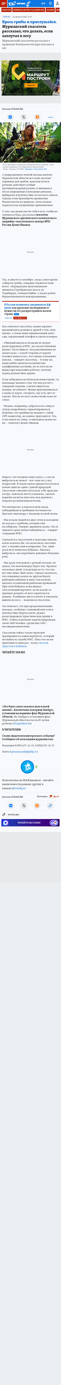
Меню (3, 3)
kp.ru (56, 796)
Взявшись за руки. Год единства (28, 10)
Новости (6, 10)
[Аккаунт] (57, 3)
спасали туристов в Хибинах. (25, 644)
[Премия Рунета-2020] (27, 3)
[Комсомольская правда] (16, 3)
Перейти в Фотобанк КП (36, 169)
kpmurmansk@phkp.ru (24, 751)
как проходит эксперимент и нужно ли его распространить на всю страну (27, 309)
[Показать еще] (51, 117)
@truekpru (19, 788)
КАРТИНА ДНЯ (13, 815)
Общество (6, 16)
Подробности (22, 723)
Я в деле (50, 10)
